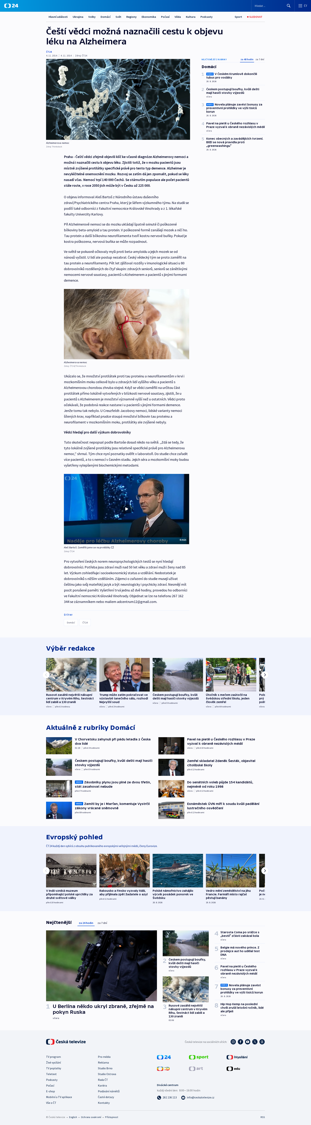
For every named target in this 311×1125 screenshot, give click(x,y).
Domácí (106, 17)
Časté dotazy (106, 1097)
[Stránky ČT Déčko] (163, 1068)
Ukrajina (78, 17)
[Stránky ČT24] (164, 1057)
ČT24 (49, 51)
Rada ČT (103, 1080)
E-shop (50, 1091)
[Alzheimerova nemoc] (118, 99)
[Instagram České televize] (233, 1042)
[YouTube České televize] (248, 1042)
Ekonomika (149, 17)
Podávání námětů (109, 1091)
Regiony (131, 17)
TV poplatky (53, 1068)
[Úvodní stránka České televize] (66, 1042)
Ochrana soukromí (91, 1117)
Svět (118, 17)
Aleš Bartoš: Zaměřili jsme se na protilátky (87, 547)
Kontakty (104, 1103)
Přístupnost (111, 1117)
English (73, 1117)
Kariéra (102, 1085)
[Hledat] (288, 6)
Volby (92, 17)
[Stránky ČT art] (196, 1068)
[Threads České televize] (262, 1042)
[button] (126, 509)
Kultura (190, 17)
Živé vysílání (53, 1062)
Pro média (104, 1057)
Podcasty (206, 17)
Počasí (165, 17)
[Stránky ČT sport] (198, 1057)
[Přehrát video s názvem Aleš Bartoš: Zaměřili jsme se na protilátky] (126, 509)
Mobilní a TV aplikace (59, 1097)
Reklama (103, 1062)
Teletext (51, 1074)
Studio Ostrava (107, 1074)
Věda (178, 17)
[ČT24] (11, 6)
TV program (53, 1057)
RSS (263, 1117)
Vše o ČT (51, 1103)
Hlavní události (58, 17)
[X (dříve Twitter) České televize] (255, 1042)
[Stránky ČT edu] (233, 1068)
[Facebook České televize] (240, 1042)
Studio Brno (105, 1068)
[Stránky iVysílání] (237, 1057)
